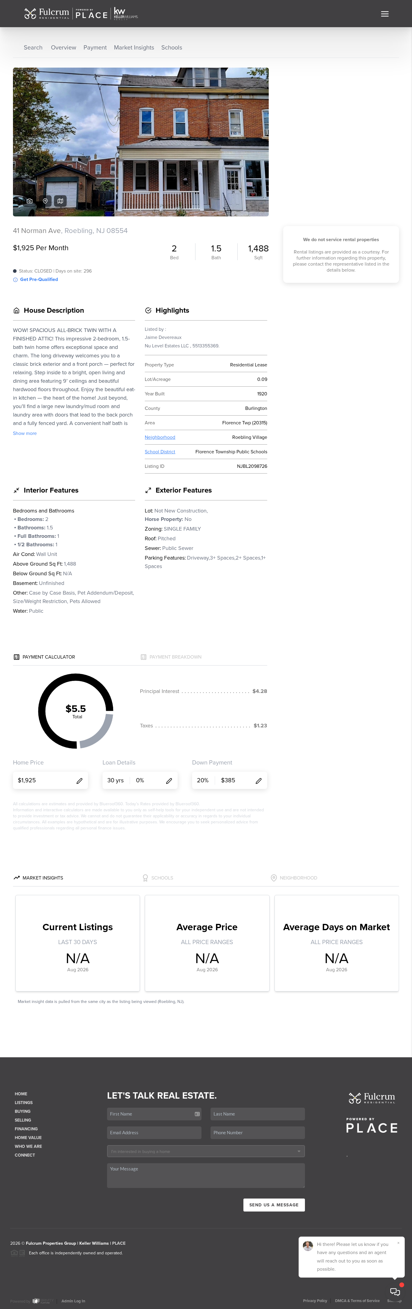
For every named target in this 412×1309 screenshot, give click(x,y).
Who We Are (28, 1146)
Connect (25, 1155)
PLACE (118, 1243)
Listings (24, 1102)
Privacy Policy (315, 1300)
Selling (23, 1120)
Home (21, 1094)
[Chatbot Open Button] (395, 1292)
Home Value (28, 1137)
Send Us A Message (274, 1205)
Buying (22, 1111)
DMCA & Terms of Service (357, 1300)
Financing (26, 1129)
